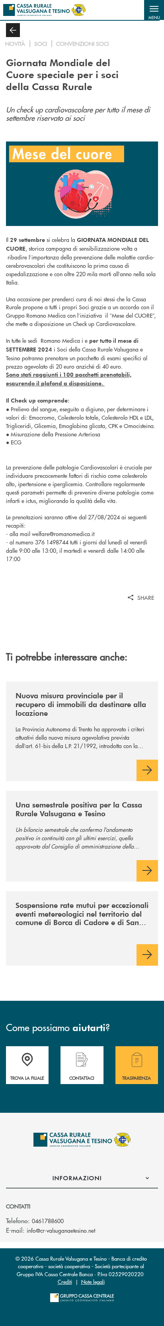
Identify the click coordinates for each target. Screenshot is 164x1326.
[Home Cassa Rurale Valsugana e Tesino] (44, 10)
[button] (154, 10)
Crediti (65, 1281)
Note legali (93, 1281)
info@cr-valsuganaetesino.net (61, 1230)
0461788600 (48, 1221)
